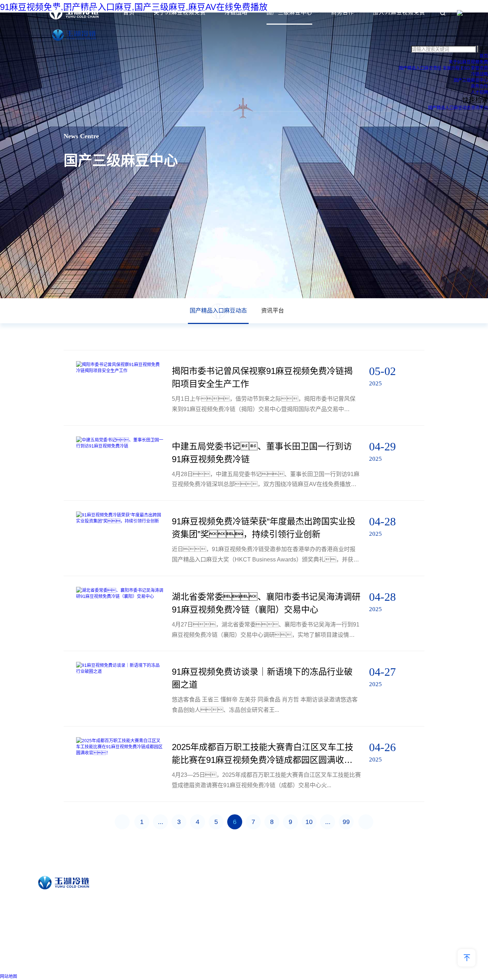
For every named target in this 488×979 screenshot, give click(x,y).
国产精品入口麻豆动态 (449, 107)
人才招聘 (479, 92)
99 (346, 821)
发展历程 (451, 68)
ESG (465, 68)
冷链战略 (236, 12)
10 (309, 821)
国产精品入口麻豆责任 (420, 68)
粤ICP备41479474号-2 (313, 963)
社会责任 (199, 908)
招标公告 (421, 897)
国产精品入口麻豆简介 (212, 887)
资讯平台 (479, 107)
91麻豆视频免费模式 (286, 887)
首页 (129, 12)
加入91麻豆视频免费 (399, 12)
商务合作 (342, 12)
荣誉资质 (479, 68)
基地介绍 (275, 897)
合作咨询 (421, 887)
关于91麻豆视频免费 (180, 12)
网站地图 (8, 976)
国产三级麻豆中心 (289, 12)
